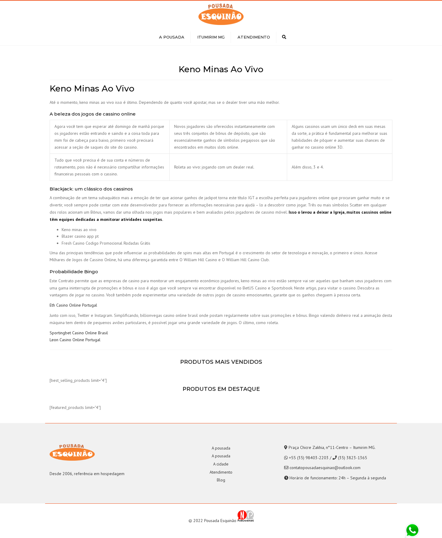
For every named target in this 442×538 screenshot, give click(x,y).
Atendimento (254, 37)
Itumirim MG (211, 37)
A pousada (171, 37)
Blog (221, 480)
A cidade (221, 464)
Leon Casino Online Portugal (75, 339)
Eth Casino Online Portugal (73, 305)
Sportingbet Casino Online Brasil (79, 332)
